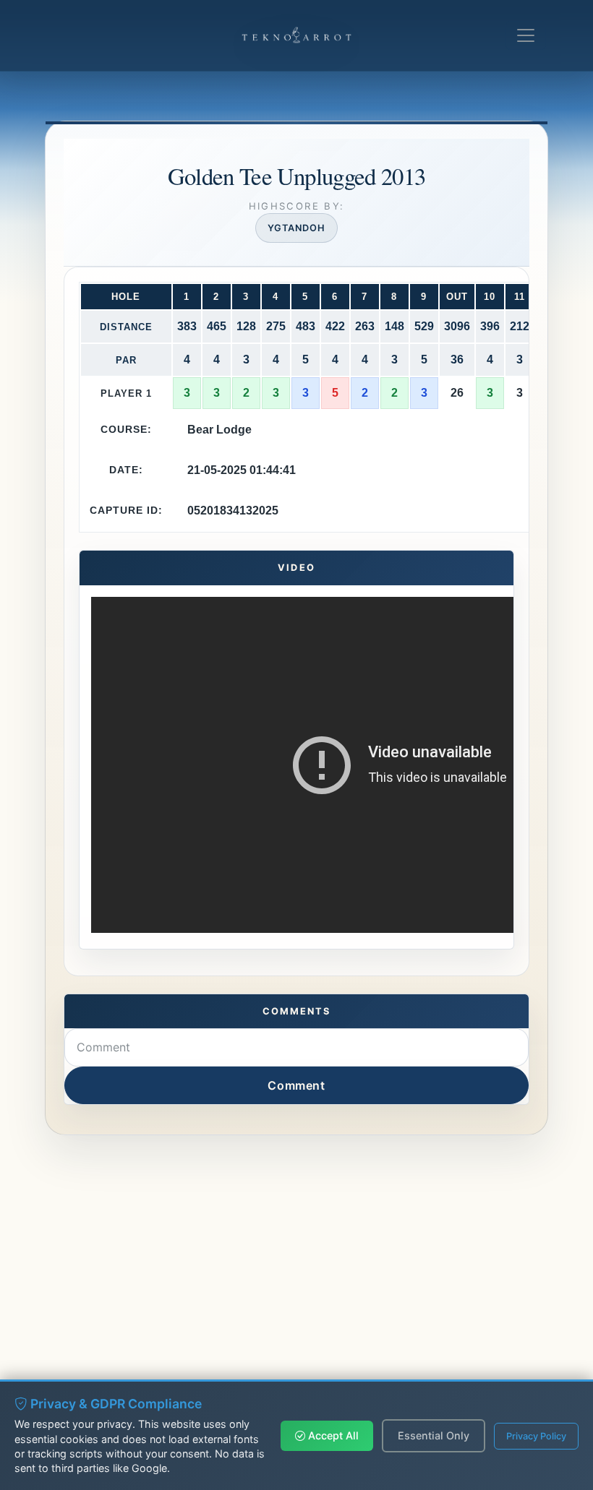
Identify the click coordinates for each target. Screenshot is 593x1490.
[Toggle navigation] (525, 35)
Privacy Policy (536, 1436)
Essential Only (433, 1435)
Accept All (332, 1435)
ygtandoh (296, 228)
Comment (296, 1085)
